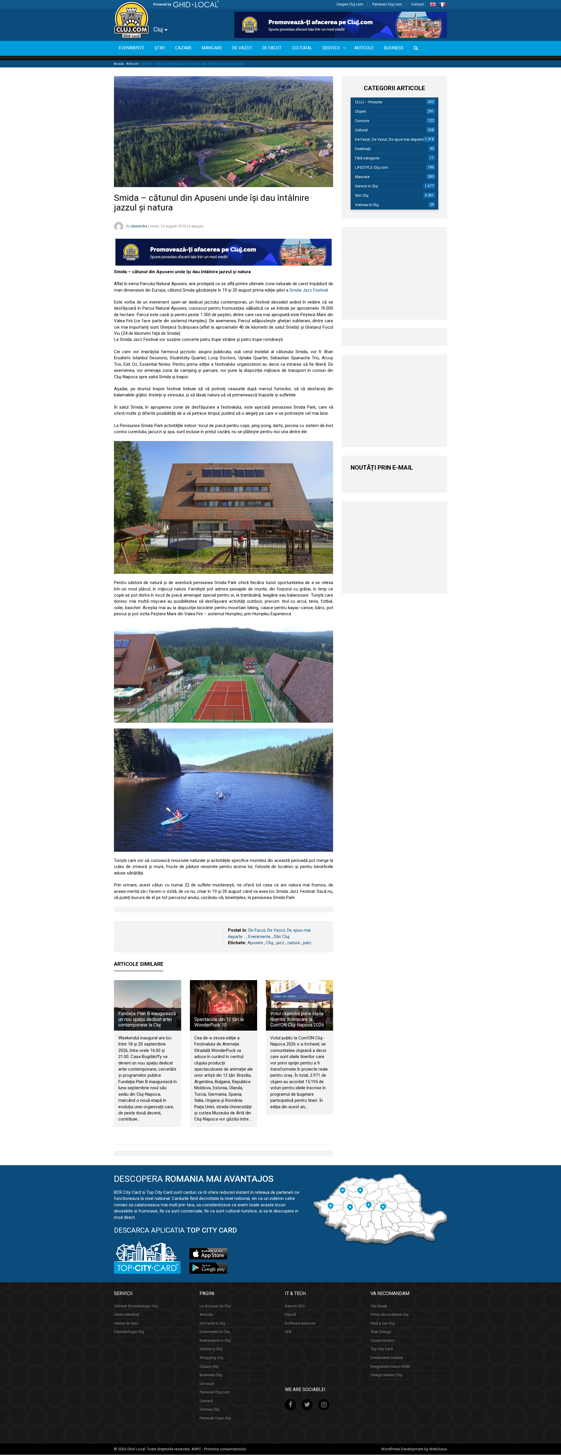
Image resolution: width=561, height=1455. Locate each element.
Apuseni (255, 942)
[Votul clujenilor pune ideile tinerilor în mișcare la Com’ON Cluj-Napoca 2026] (299, 1005)
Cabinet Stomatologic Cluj (136, 1306)
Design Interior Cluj (386, 1375)
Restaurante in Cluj (215, 1340)
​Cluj (269, 942)
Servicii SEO (295, 1306)
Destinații (363, 149)
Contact (417, 4)
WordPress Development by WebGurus (414, 1449)
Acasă (118, 64)
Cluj (158, 29)
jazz (280, 942)
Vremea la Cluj (367, 205)
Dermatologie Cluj (129, 1332)
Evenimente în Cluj (215, 1332)
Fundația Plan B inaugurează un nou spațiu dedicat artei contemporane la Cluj (147, 1019)
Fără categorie (367, 158)
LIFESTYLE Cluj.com (371, 167)
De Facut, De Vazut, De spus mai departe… (390, 139)
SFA (288, 1332)
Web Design (380, 1332)
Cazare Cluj (209, 1366)
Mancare (362, 177)
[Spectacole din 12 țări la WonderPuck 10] (223, 1005)
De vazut (207, 1383)
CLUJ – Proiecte (368, 102)
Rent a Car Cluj (382, 1323)
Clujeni (360, 111)
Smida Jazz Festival (309, 290)
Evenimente (259, 936)
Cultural (361, 130)
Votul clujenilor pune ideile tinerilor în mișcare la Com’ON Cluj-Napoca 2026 (297, 1019)
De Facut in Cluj (212, 1323)
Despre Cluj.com (350, 4)
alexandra (139, 226)
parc (307, 942)
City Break (378, 1306)
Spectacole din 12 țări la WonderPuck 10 (219, 1022)
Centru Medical (126, 1314)
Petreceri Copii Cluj (215, 1418)
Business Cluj (211, 1375)
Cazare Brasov (382, 1340)
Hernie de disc (126, 1323)
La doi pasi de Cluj (215, 1306)
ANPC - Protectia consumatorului (218, 1449)
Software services (300, 1323)
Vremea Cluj (209, 1409)
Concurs (362, 121)
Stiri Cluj (281, 936)
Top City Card (381, 1349)
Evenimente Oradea (386, 1357)
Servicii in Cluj (366, 186)
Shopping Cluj (211, 1357)
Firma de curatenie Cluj (389, 1314)
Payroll (290, 1314)
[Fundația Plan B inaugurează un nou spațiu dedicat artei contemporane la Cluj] (147, 1005)
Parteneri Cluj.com (387, 4)
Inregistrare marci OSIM (390, 1366)
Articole (132, 64)
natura (294, 942)
